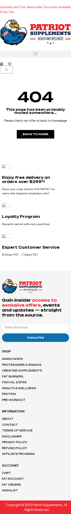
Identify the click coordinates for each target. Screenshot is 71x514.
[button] (35, 54)
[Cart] (6, 69)
